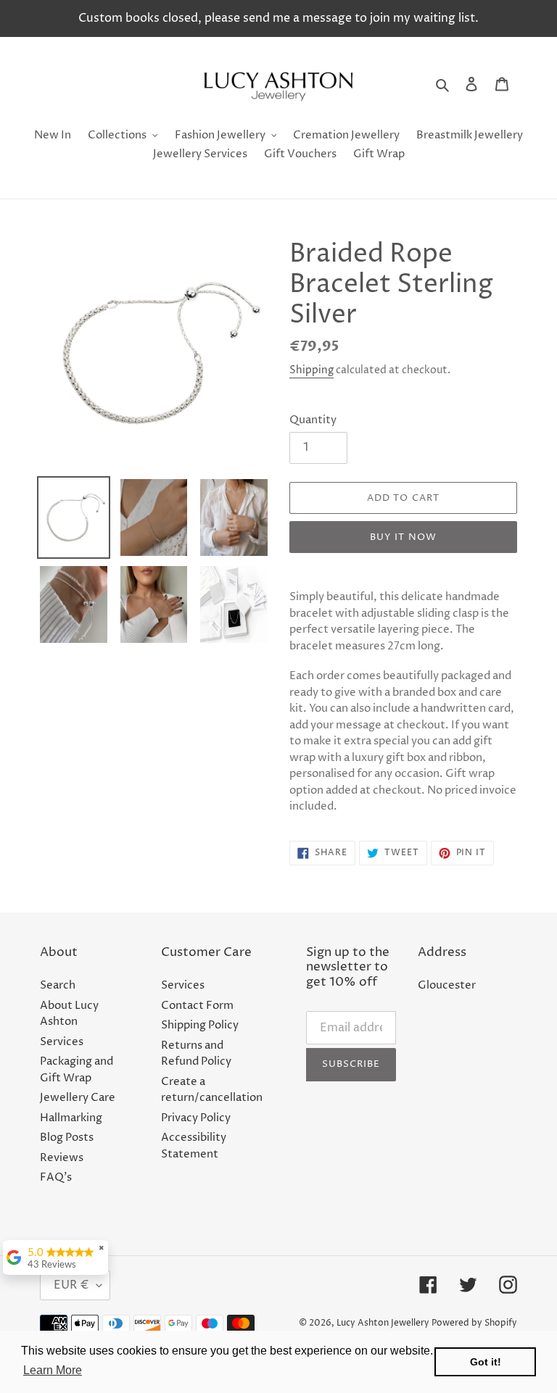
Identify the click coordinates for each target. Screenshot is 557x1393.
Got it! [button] (485, 1362)
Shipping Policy (200, 1025)
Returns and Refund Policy (196, 1054)
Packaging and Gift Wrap (76, 1070)
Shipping (311, 370)
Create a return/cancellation (212, 1090)
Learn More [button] (52, 1370)
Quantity (313, 420)
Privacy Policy (196, 1118)
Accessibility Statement (193, 1146)
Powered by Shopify (474, 1323)
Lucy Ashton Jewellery (383, 1323)
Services (61, 1041)
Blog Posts (67, 1137)
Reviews (61, 1157)
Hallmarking (71, 1118)
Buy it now (403, 537)
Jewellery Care (77, 1097)
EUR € (71, 1285)
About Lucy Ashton (69, 1014)
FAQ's (56, 1177)
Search (57, 985)
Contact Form (197, 1005)
